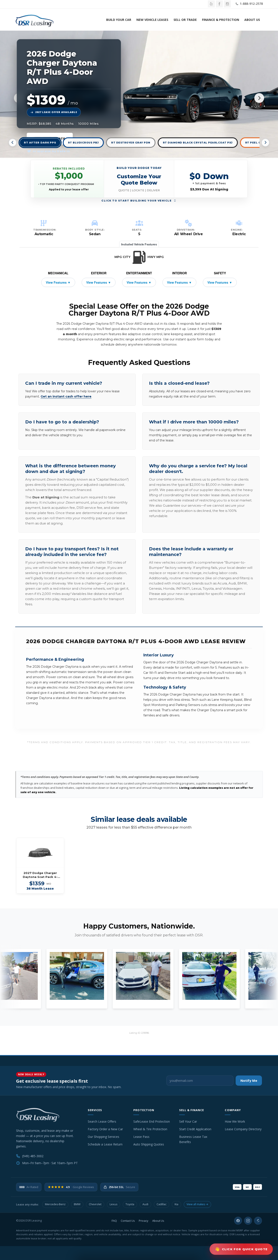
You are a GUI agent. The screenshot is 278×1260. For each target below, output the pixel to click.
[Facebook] (238, 1221)
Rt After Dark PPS (40, 142)
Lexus (113, 1204)
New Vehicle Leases (152, 20)
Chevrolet (95, 1204)
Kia (176, 1204)
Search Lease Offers (102, 1121)
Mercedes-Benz (55, 1204)
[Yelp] (258, 1221)
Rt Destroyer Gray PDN (130, 142)
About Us (252, 20)
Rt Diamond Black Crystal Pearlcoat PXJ (198, 142)
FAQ (114, 1221)
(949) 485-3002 (32, 1156)
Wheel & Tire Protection (150, 1129)
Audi (145, 1204)
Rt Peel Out (255, 142)
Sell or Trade (185, 20)
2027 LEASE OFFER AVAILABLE (56, 112)
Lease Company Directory (243, 1129)
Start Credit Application (195, 1129)
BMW (77, 1204)
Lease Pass (141, 1137)
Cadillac (161, 1204)
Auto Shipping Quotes (148, 1144)
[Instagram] (248, 1221)
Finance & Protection (220, 20)
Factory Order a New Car (105, 1129)
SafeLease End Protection (151, 1121)
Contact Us (128, 1221)
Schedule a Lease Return (105, 1144)
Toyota (130, 1204)
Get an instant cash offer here (66, 396)
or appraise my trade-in (51, 151)
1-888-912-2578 (251, 4)
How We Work (235, 1121)
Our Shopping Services (103, 1137)
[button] (139, 179)
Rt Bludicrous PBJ (83, 142)
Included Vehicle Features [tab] (139, 244)
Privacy (143, 1221)
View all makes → (197, 1204)
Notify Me (248, 1080)
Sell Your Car (188, 1121)
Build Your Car (118, 20)
